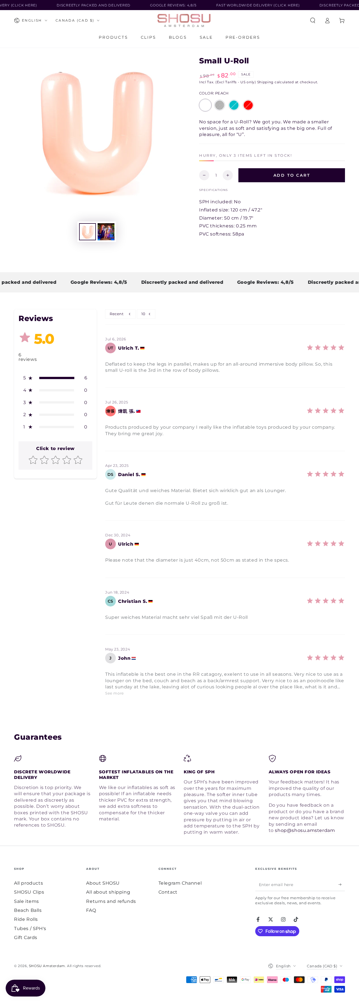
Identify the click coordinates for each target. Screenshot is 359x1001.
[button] (312, 20)
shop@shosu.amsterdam (305, 830)
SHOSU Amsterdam (47, 966)
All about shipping (108, 892)
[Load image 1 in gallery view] (87, 231)
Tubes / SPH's (30, 928)
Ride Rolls (26, 919)
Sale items (26, 901)
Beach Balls (28, 910)
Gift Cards (25, 937)
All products (28, 883)
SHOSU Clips (29, 892)
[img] (325, 350)
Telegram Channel (180, 883)
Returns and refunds (111, 901)
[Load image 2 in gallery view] (106, 231)
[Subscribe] (342, 884)
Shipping (265, 82)
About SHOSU (103, 883)
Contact (168, 892)
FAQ (91, 910)
